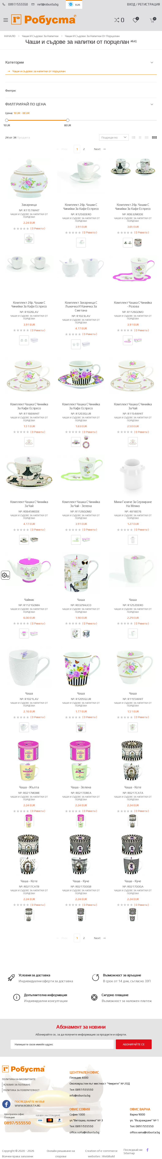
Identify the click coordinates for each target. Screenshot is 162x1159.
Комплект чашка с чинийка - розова (133, 304)
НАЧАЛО (9, 36)
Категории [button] (14, 62)
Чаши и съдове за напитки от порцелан (92, 36)
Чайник (29, 599)
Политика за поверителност (21, 1090)
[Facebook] (147, 1150)
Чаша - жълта (29, 787)
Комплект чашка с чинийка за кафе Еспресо (29, 406)
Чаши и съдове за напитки (40, 36)
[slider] (6, 120)
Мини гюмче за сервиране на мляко (133, 504)
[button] (122, 20)
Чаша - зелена (81, 787)
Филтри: (10, 90)
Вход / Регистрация (143, 4)
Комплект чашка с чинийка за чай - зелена (81, 504)
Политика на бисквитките (18, 1079)
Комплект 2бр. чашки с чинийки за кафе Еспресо (81, 206)
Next (97, 149)
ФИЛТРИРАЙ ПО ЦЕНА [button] (25, 104)
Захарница (29, 204)
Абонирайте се (133, 1044)
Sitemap (129, 1153)
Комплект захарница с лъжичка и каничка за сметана (81, 306)
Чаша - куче (81, 881)
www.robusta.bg (27, 1105)
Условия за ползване (16, 1084)
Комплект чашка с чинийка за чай (133, 406)
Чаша (81, 599)
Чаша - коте (132, 787)
